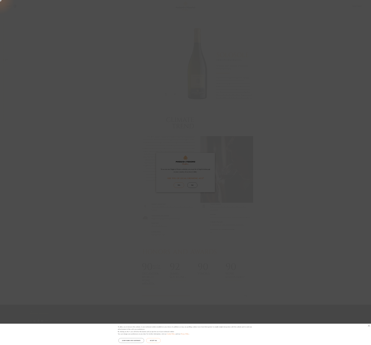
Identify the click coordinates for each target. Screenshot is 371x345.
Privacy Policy (185, 334)
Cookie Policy (171, 334)
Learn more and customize (131, 340)
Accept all (153, 340)
